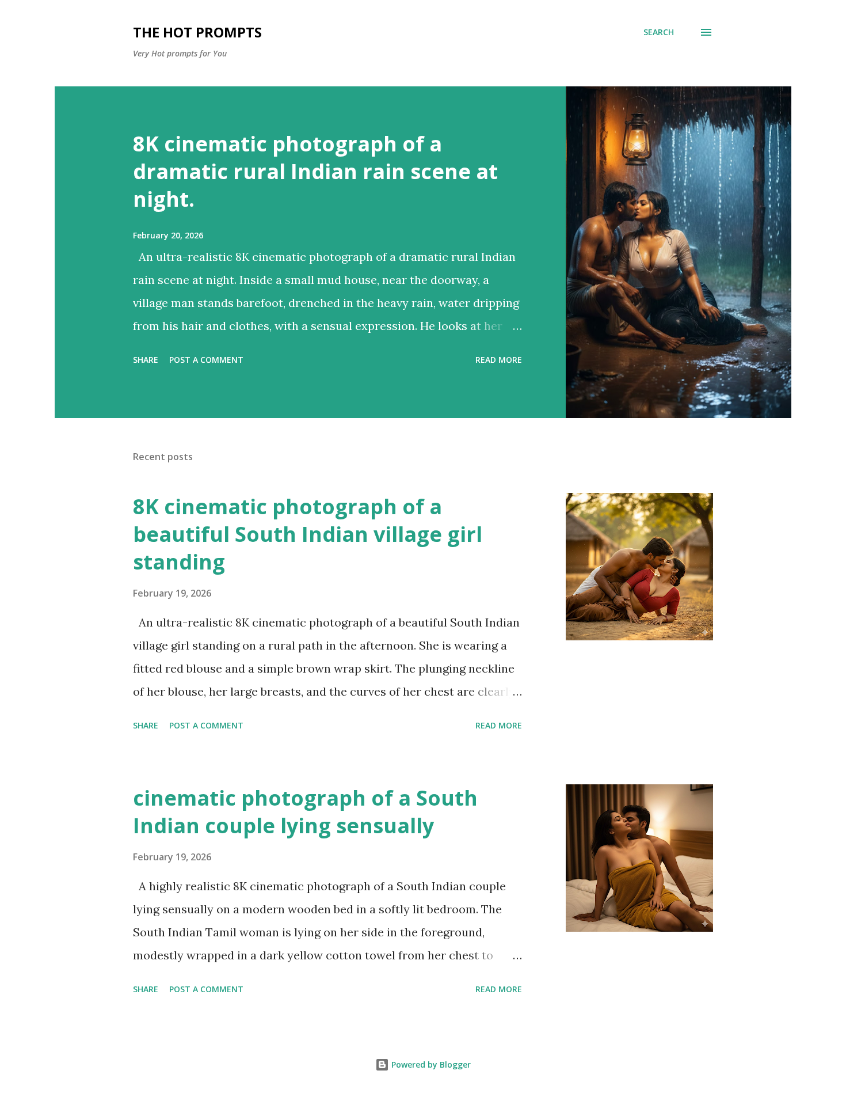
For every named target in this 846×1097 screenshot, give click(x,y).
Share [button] (145, 359)
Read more (498, 359)
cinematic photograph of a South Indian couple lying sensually (305, 812)
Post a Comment (206, 359)
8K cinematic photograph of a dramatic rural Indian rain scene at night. (315, 171)
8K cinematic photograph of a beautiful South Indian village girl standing (307, 534)
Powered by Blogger (430, 1064)
